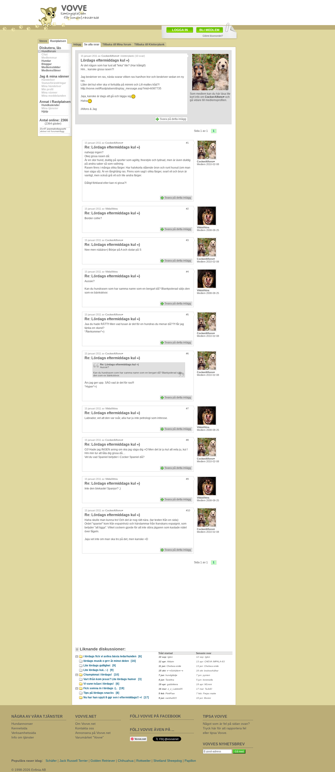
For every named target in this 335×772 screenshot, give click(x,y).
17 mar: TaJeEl (204, 689)
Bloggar (46, 64)
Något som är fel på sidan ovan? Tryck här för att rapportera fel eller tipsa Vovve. (226, 728)
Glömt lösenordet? (213, 35)
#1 (187, 142)
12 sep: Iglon (203, 657)
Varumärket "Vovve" (89, 737)
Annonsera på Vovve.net (93, 733)
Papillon (190, 760)
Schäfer (51, 760)
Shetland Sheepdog (167, 760)
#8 (187, 440)
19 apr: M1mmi (204, 684)
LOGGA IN (180, 30)
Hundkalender (50, 105)
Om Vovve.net (85, 723)
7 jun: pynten (203, 675)
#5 (187, 314)
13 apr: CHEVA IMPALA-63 (210, 661)
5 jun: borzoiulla (204, 679)
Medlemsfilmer (51, 70)
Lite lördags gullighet (99, 665)
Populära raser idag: (27, 760)
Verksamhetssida (23, 733)
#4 (187, 271)
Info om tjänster (22, 737)
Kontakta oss (84, 728)
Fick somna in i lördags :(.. (103, 688)
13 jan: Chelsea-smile (207, 666)
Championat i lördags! (101, 674)
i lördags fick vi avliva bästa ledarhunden (112, 656)
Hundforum (48, 51)
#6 (187, 353)
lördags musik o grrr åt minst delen (109, 661)
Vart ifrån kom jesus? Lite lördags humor (112, 679)
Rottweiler (143, 760)
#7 (187, 408)
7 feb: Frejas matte (206, 693)
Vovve (43, 41)
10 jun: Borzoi (203, 698)
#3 (187, 240)
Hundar (46, 60)
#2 (187, 208)
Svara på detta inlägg (173, 119)
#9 (187, 479)
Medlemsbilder (51, 67)
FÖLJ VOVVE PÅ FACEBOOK (155, 716)
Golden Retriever (102, 760)
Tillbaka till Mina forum (116, 44)
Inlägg (77, 44)
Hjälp (44, 111)
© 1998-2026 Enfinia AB (28, 770)
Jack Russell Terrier (73, 760)
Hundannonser (22, 723)
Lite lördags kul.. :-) (98, 670)
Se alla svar (91, 44)
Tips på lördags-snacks (101, 692)
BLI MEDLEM (209, 30)
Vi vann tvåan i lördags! (101, 683)
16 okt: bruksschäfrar (207, 670)
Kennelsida (19, 728)
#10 (188, 510)
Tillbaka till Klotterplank (149, 44)
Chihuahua (126, 760)
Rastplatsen (58, 41)
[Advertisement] (116, 609)
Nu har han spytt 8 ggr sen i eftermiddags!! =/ (116, 697)
